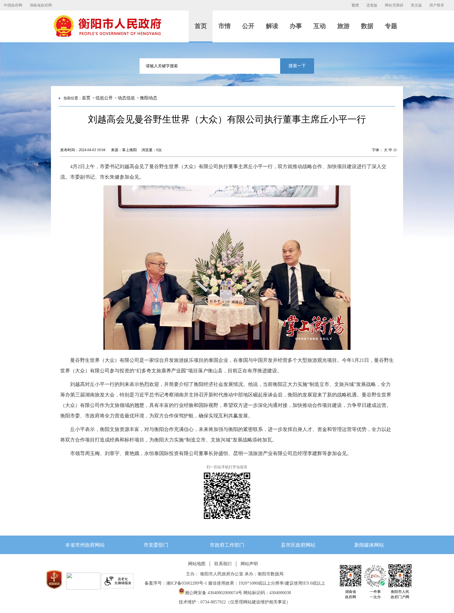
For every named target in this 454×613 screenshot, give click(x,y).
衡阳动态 (148, 98)
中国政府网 (13, 5)
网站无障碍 (394, 5)
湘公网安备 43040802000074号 (213, 592)
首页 (86, 98)
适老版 (371, 5)
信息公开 (104, 98)
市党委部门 (156, 545)
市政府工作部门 (227, 545)
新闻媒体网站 (369, 545)
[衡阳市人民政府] (107, 35)
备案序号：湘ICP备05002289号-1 (176, 583)
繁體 (355, 5)
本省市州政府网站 (85, 545)
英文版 (416, 5)
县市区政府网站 (298, 545)
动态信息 (126, 98)
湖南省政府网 (41, 5)
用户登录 (436, 5)
